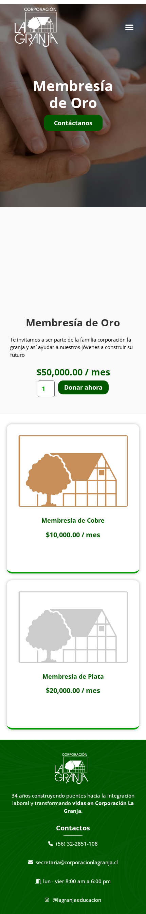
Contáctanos (73, 123)
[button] (129, 27)
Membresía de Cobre (73, 520)
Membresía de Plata (73, 676)
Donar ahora (83, 387)
